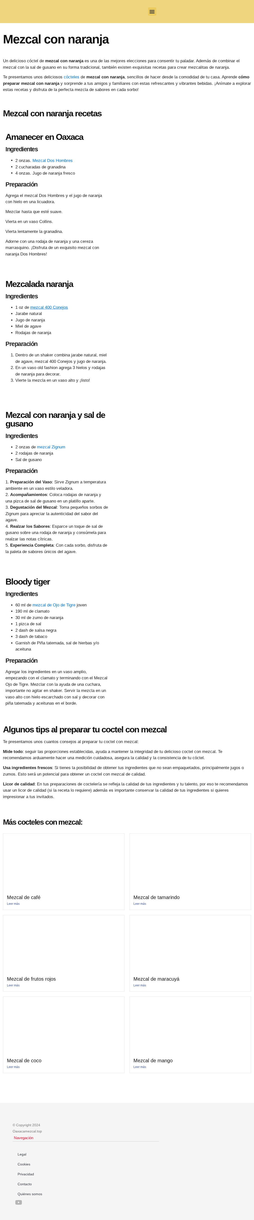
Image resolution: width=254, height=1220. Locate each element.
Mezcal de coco (24, 1060)
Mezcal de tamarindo (156, 897)
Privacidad (26, 1174)
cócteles (71, 77)
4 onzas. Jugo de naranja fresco (45, 173)
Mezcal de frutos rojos (31, 979)
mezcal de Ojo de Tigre (53, 605)
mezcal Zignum (51, 447)
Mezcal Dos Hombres (52, 160)
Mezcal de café (23, 897)
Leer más (13, 904)
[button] (152, 11)
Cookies (24, 1164)
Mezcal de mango (153, 1060)
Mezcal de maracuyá (156, 979)
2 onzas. (44, 160)
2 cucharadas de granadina (40, 167)
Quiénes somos (30, 1194)
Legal (22, 1154)
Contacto (25, 1184)
